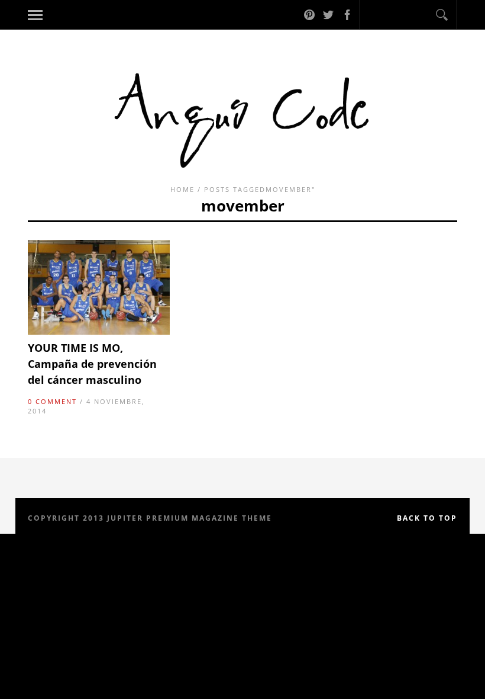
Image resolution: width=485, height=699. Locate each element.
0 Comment (52, 401)
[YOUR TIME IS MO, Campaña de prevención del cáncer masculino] (99, 331)
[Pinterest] (309, 15)
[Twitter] (328, 15)
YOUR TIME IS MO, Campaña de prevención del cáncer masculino (92, 364)
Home (182, 189)
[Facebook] (347, 15)
